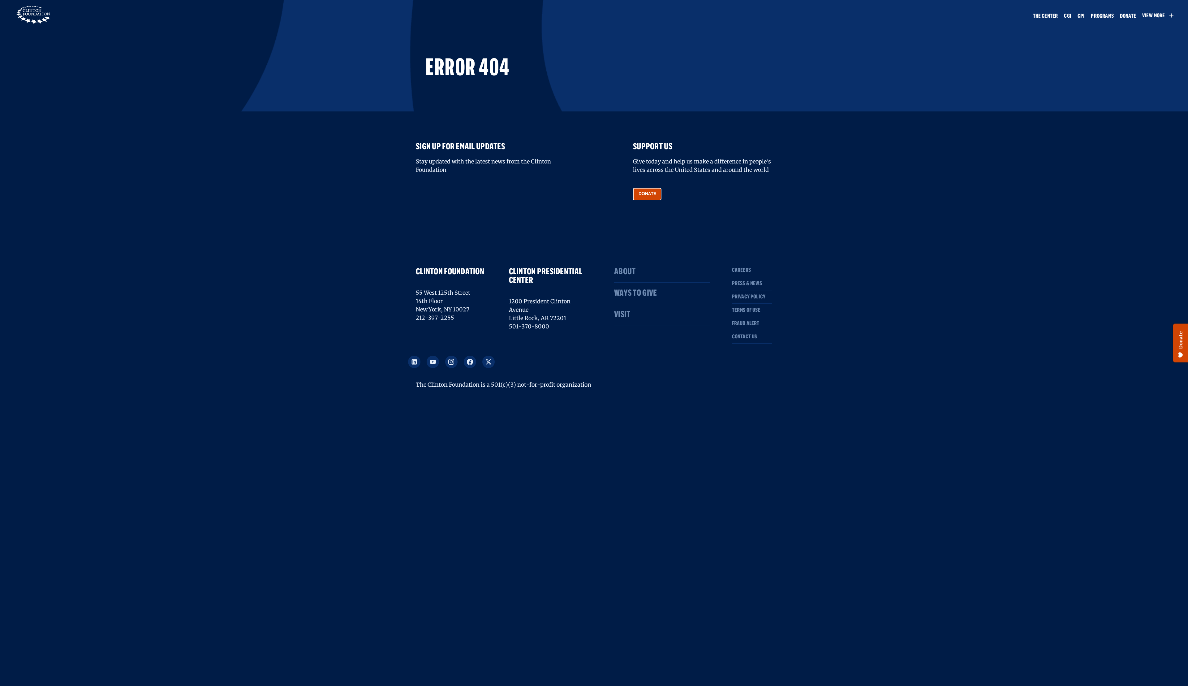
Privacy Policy (749, 297)
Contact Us (744, 337)
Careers (741, 270)
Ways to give (635, 293)
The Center (1045, 16)
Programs (1102, 16)
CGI (1067, 16)
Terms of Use (746, 310)
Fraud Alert (746, 323)
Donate (1128, 16)
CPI (1081, 16)
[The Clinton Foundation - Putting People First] (34, 14)
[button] (1155, 15)
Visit (622, 314)
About (624, 271)
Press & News (747, 283)
